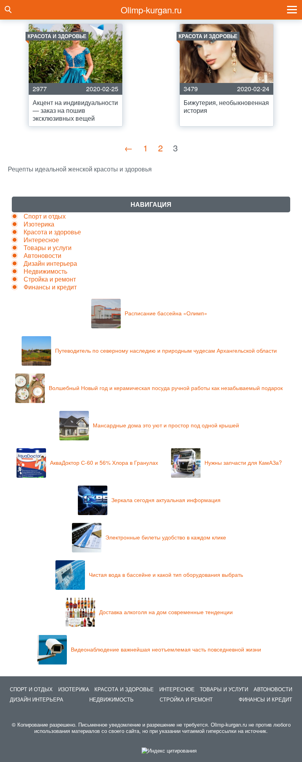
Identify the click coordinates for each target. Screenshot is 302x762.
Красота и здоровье (52, 231)
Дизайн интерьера (50, 263)
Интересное (41, 239)
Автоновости (42, 255)
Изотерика (39, 223)
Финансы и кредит (50, 286)
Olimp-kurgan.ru (151, 10)
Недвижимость (45, 271)
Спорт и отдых (45, 216)
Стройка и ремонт (50, 278)
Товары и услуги (48, 247)
